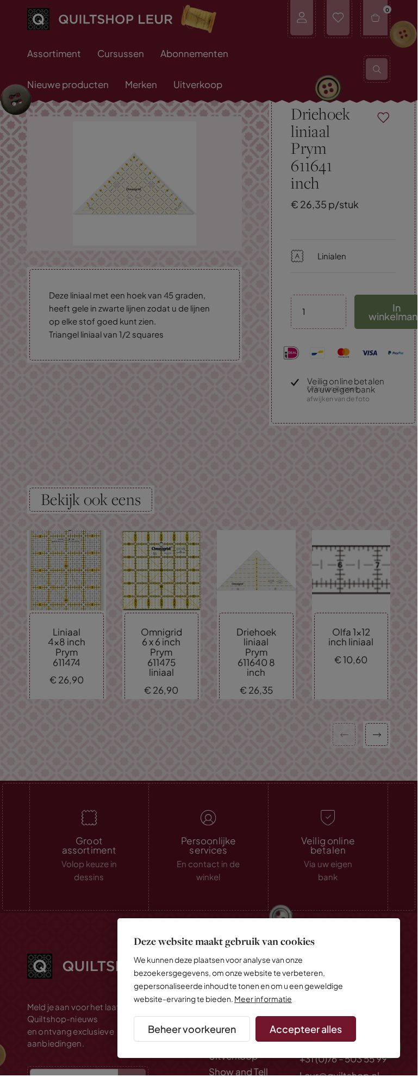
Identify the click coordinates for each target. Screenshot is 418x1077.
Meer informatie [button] (263, 999)
